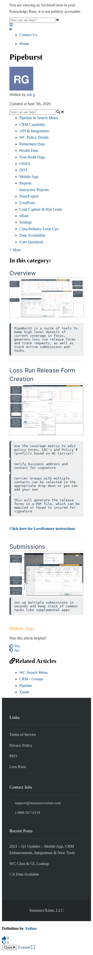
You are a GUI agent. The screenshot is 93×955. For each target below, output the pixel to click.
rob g (31, 94)
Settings (25, 222)
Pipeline (25, 685)
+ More (15, 250)
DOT (23, 170)
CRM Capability (32, 124)
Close (8, 947)
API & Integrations (34, 131)
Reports (25, 183)
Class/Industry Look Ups (39, 229)
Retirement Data (32, 144)
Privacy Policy (20, 745)
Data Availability (32, 235)
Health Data (28, 150)
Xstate (24, 692)
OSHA (25, 163)
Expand (24, 947)
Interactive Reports (34, 190)
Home (24, 44)
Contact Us (28, 35)
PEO (13, 756)
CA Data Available (24, 874)
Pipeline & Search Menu (38, 118)
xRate (24, 216)
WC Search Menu (33, 672)
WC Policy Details (34, 137)
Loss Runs (17, 767)
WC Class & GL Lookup (29, 864)
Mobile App (28, 177)
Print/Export (28, 196)
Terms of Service (22, 734)
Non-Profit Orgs (32, 157)
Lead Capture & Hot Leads (40, 209)
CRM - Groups (31, 679)
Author (31, 928)
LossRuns (27, 203)
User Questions (31, 242)
